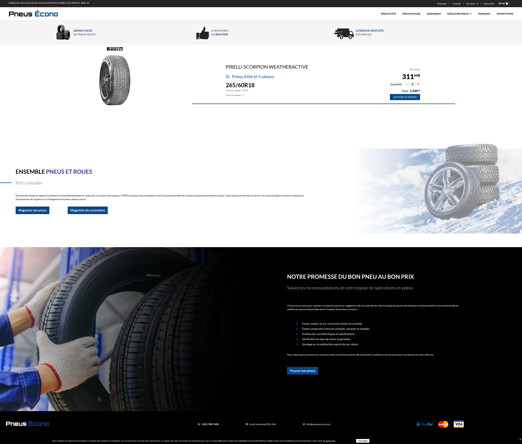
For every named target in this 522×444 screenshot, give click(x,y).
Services (470, 3)
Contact (456, 3)
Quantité (396, 84)
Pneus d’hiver (411, 13)
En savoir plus (329, 441)
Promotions (505, 13)
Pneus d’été (388, 13)
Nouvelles (489, 3)
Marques (484, 13)
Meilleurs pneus (458, 13)
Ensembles (434, 13)
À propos (442, 3)
